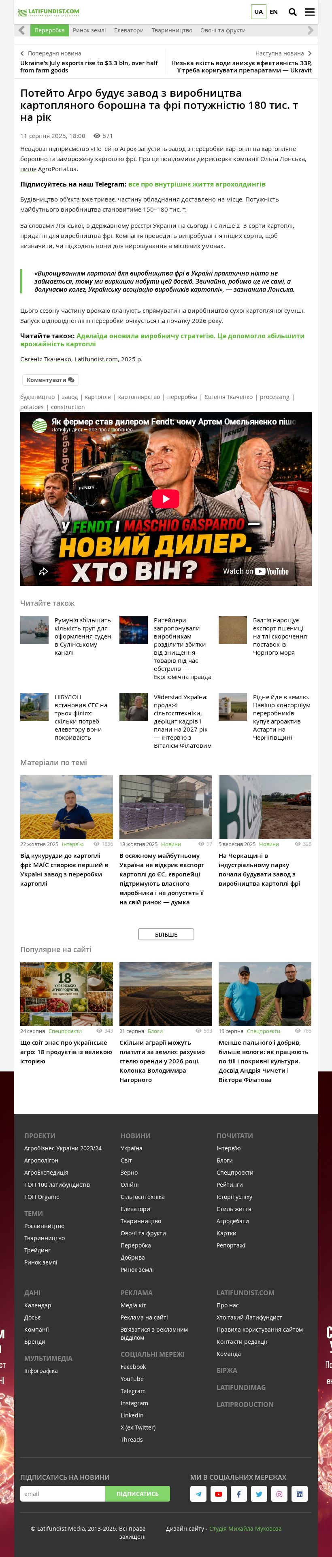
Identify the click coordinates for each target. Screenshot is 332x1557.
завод (70, 397)
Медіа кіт (133, 1305)
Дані (32, 1292)
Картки (226, 1233)
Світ (126, 1160)
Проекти (39, 1135)
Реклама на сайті (144, 1317)
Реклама (137, 1292)
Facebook (133, 1366)
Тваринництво (44, 1238)
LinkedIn (132, 1415)
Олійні (130, 1184)
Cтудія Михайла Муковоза (245, 1528)
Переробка (136, 1245)
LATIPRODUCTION (245, 1404)
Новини (171, 844)
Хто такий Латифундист (249, 1317)
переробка (182, 397)
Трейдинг (37, 1250)
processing (274, 397)
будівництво (37, 397)
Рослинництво (44, 1226)
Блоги (155, 1031)
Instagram (134, 1403)
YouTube (132, 1379)
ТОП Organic (41, 1197)
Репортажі (231, 1245)
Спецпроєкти (65, 1031)
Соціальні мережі (153, 1354)
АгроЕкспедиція (46, 1172)
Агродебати (233, 1221)
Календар (37, 1305)
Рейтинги (230, 1184)
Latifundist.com (246, 1292)
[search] (293, 12)
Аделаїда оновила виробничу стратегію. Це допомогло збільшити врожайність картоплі (162, 339)
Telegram (133, 1391)
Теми (33, 1213)
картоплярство (139, 397)
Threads (132, 1439)
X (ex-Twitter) (138, 1427)
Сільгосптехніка (143, 1197)
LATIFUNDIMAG (241, 1387)
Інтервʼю (73, 844)
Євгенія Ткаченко (228, 397)
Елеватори (135, 1209)
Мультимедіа (48, 1358)
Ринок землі (40, 1262)
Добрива (133, 1257)
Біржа (227, 1370)
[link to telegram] (198, 1494)
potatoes (32, 407)
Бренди (34, 1341)
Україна (132, 1148)
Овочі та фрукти (143, 1233)
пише (28, 169)
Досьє (32, 1317)
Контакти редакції (242, 1341)
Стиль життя (234, 1209)
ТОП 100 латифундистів (57, 1184)
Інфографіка (41, 1371)
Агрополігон (41, 1160)
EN (274, 11)
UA (258, 11)
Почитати (235, 1135)
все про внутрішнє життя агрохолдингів (197, 184)
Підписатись (138, 1494)
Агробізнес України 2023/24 (63, 1148)
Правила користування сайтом (260, 1329)
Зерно (129, 1172)
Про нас (228, 1305)
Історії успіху (234, 1197)
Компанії (36, 1329)
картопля (98, 397)
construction (68, 407)
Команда (229, 1354)
